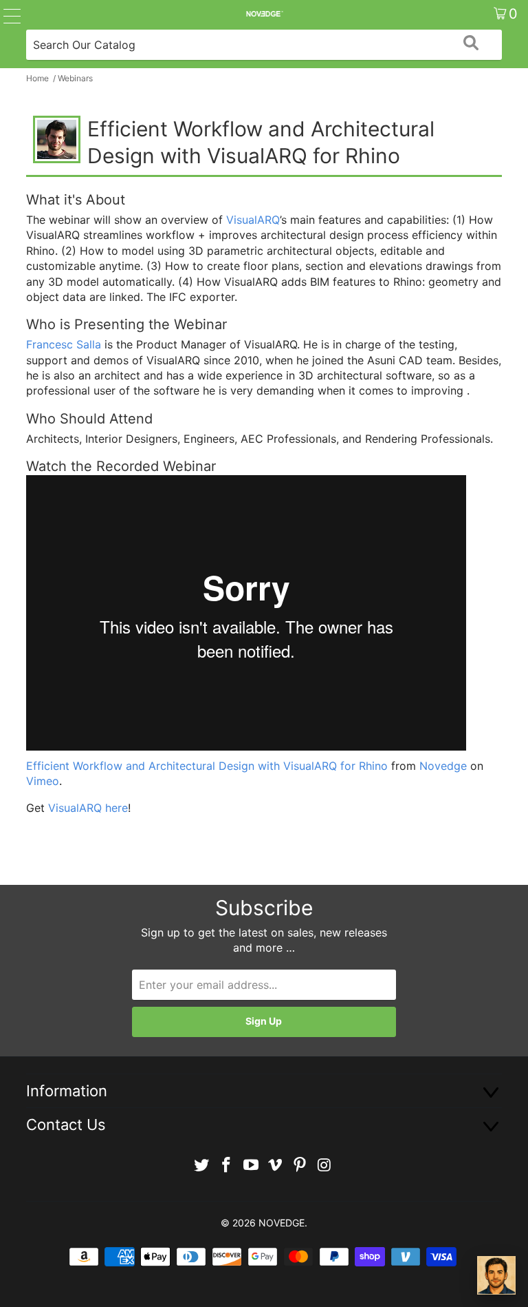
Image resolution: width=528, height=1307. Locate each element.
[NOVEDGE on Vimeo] (275, 1165)
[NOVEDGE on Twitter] (202, 1165)
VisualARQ (253, 220)
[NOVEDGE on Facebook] (227, 1165)
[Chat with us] (496, 1275)
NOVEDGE (281, 1222)
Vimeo (42, 781)
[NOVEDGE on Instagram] (324, 1165)
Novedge (443, 766)
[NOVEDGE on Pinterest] (300, 1165)
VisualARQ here (88, 808)
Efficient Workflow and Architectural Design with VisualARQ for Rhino (207, 766)
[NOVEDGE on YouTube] (251, 1165)
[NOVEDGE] (264, 14)
